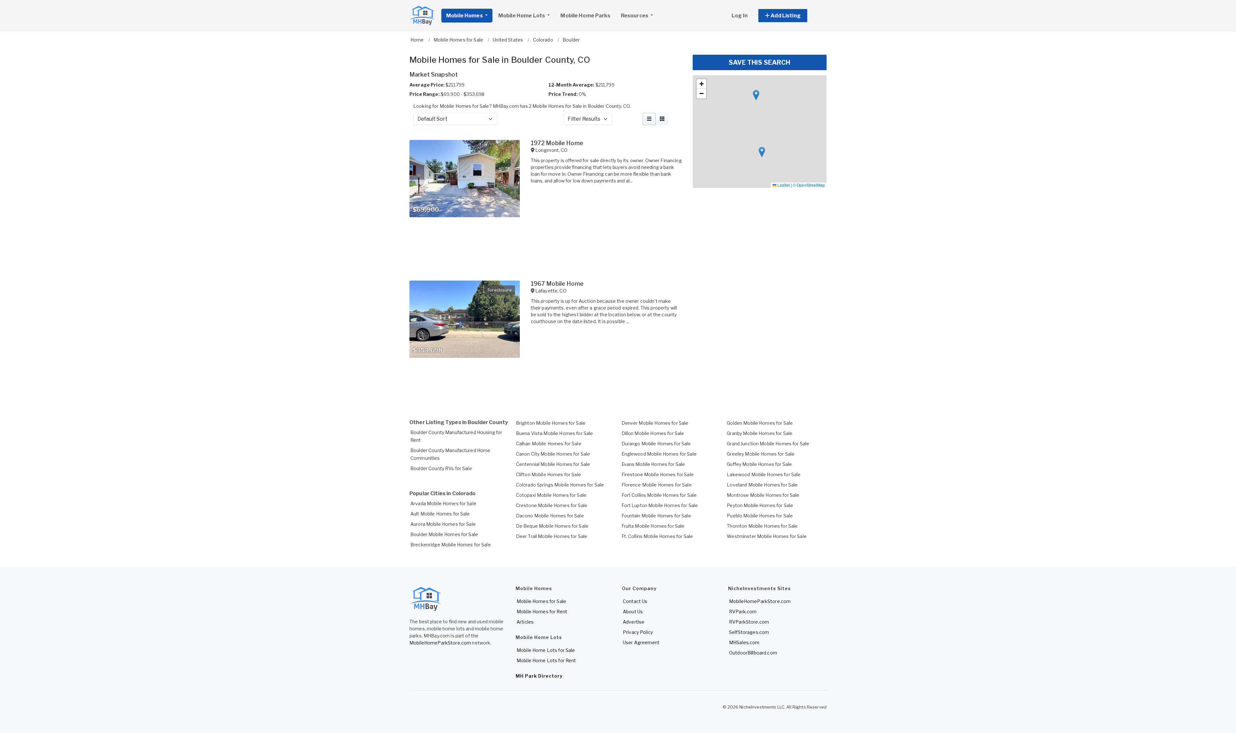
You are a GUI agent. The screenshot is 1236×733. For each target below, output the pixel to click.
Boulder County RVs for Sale (441, 468)
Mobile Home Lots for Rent (546, 660)
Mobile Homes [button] (465, 16)
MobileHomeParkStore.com (440, 642)
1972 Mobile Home (557, 143)
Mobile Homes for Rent (542, 611)
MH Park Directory (539, 676)
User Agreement (641, 642)
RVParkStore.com (749, 622)
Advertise (633, 622)
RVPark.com (742, 611)
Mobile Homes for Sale (541, 601)
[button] (790, 16)
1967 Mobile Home (557, 283)
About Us (633, 611)
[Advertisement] (547, 386)
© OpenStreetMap (809, 185)
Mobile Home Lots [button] (522, 16)
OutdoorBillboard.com (753, 652)
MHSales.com (744, 642)
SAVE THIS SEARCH (759, 62)
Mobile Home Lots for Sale (546, 650)
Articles (525, 622)
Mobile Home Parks (585, 16)
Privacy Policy (638, 632)
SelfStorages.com (749, 632)
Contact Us (635, 601)
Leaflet (783, 185)
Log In (740, 16)
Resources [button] (635, 16)
